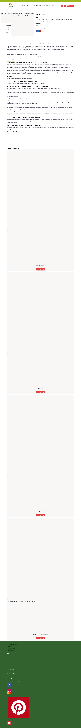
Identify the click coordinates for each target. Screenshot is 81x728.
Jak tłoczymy (38, 5)
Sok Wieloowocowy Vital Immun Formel (40, 634)
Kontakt (47, 5)
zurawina (44, 28)
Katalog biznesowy (11, 650)
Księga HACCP (11, 663)
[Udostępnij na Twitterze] (38, 31)
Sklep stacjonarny (51, 5)
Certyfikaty (43, 5)
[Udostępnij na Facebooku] (36, 31)
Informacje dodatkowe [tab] (35, 43)
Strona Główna (24, 5)
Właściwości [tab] (41, 43)
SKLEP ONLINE (29, 5)
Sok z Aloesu (40, 388)
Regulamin (10, 655)
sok (41, 28)
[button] (65, 6)
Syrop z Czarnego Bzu (40, 265)
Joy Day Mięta (40, 511)
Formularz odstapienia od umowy (14, 659)
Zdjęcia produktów (11, 648)
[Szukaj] (62, 6)
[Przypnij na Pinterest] (40, 31)
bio (39, 28)
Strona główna (9, 11)
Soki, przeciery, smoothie (18, 11)
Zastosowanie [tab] (45, 43)
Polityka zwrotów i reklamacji (13, 657)
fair (40, 28)
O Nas (34, 5)
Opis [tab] (30, 43)
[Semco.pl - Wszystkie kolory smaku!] (10, 5)
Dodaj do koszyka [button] (40, 269)
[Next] (15, 37)
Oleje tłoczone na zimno (12, 644)
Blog (40, 5)
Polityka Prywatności (12, 661)
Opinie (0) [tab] (49, 43)
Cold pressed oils (11, 646)
